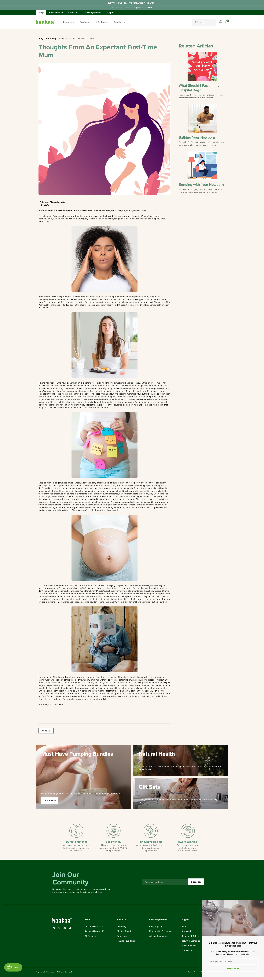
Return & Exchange (191, 941)
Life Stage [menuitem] (101, 22)
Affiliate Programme (158, 936)
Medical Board (124, 931)
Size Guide (187, 931)
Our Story (121, 926)
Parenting (51, 38)
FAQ (184, 926)
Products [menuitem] (84, 22)
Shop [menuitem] (41, 12)
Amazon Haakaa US (94, 926)
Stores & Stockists (190, 945)
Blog (40, 38)
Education (122, 936)
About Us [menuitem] (72, 12)
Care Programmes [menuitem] (92, 12)
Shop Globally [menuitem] (56, 12)
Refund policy (193, 972)
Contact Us (187, 950)
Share (47, 730)
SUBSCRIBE (233, 968)
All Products (90, 936)
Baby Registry (155, 926)
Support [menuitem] (110, 12)
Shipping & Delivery (191, 936)
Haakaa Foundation (126, 941)
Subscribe (196, 882)
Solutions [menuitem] (118, 22)
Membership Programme (161, 931)
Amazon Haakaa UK (94, 931)
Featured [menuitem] (67, 22)
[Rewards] (13, 967)
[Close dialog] (261, 902)
